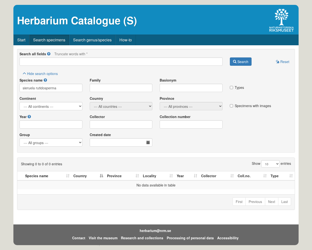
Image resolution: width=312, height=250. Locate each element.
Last (284, 201)
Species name (31, 80)
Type (275, 175)
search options (42, 73)
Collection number (175, 116)
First (239, 201)
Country (96, 98)
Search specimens (49, 40)
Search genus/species (92, 40)
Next (271, 201)
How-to (125, 40)
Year (23, 116)
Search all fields (33, 53)
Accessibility (228, 237)
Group (25, 134)
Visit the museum (103, 237)
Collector (97, 116)
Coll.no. (244, 175)
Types (239, 87)
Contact (78, 237)
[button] (48, 53)
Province (167, 98)
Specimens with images (253, 105)
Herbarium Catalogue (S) (77, 20)
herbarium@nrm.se (155, 230)
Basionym (168, 80)
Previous (255, 201)
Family (95, 80)
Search (242, 61)
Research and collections (142, 237)
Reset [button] (284, 61)
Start (21, 40)
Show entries (271, 163)
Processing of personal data (190, 237)
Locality (149, 175)
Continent (28, 98)
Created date (100, 134)
